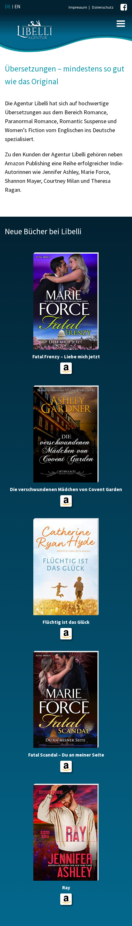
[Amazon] (66, 368)
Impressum (78, 7)
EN (17, 7)
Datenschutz (102, 7)
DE (8, 7)
